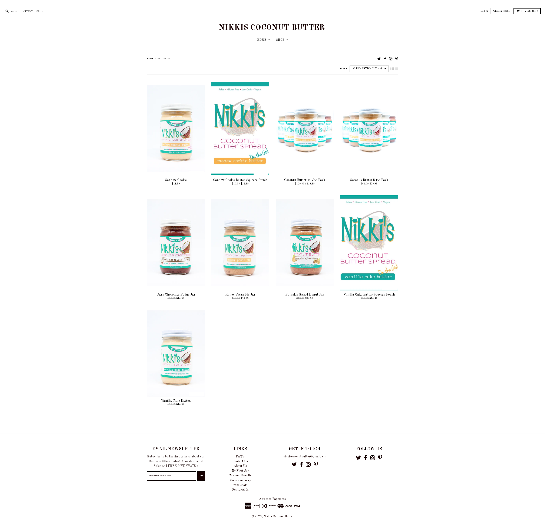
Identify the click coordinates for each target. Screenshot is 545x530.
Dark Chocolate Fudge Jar (175, 294)
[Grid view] (392, 69)
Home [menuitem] (262, 39)
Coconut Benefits (240, 475)
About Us (240, 465)
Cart (529, 11)
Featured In (240, 489)
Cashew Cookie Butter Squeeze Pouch (240, 180)
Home (150, 59)
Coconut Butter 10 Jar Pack (304, 180)
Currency (28, 11)
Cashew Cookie (176, 180)
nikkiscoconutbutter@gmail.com (304, 456)
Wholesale (240, 485)
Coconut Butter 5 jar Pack (369, 180)
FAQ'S (240, 456)
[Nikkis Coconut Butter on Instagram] (390, 59)
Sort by (344, 69)
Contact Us (240, 461)
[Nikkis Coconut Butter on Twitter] (379, 59)
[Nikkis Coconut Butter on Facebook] (385, 59)
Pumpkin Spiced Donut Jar (304, 294)
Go (201, 476)
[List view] (396, 69)
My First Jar (240, 470)
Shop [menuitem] (280, 39)
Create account (501, 11)
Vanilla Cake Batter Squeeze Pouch (369, 294)
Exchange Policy (240, 480)
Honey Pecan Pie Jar (240, 294)
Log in (484, 11)
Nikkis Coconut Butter (272, 28)
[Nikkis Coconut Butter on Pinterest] (396, 59)
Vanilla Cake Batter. (176, 401)
